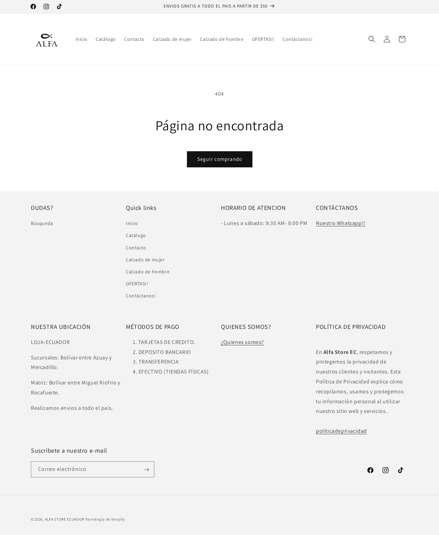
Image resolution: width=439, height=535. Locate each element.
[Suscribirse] (146, 470)
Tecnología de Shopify (105, 519)
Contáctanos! (141, 296)
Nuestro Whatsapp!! (341, 223)
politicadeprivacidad (341, 431)
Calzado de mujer (145, 260)
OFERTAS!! (137, 284)
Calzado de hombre (147, 272)
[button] (371, 39)
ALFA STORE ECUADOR (65, 519)
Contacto (136, 248)
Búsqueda (42, 224)
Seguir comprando (219, 159)
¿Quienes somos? (242, 342)
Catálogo (136, 236)
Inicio (132, 224)
